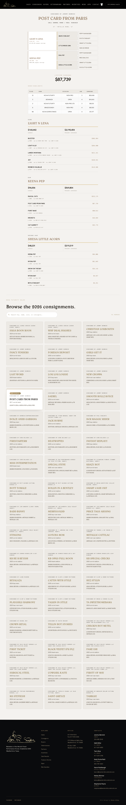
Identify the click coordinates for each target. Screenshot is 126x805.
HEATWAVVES (56, 441)
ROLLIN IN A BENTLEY (60, 488)
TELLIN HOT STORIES (60, 624)
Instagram (17, 800)
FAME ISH (91, 649)
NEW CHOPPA (94, 374)
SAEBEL (52, 396)
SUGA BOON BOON (20, 330)
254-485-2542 (98, 739)
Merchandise (45, 767)
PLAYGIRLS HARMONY (22, 602)
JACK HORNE (55, 420)
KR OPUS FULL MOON (60, 558)
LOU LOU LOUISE (58, 374)
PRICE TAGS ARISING (98, 511)
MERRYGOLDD (56, 511)
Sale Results (45, 756)
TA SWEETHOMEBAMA (99, 602)
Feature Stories (46, 760)
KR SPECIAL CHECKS (98, 558)
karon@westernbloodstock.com (104, 772)
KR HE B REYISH (19, 558)
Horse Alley (115, 800)
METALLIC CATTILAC (98, 535)
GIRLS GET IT (94, 352)
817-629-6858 (98, 747)
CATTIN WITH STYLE (59, 580)
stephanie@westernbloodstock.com (105, 788)
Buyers (43, 742)
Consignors (45, 738)
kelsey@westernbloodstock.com (104, 780)
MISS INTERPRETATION (23, 463)
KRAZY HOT (93, 464)
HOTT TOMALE (18, 488)
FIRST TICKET (17, 649)
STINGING (15, 535)
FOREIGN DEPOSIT (59, 352)
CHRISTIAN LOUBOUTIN (100, 329)
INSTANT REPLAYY (96, 441)
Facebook (9, 800)
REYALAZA (16, 580)
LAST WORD (17, 374)
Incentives (44, 753)
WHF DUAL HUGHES (59, 330)
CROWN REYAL (18, 624)
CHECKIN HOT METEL (98, 625)
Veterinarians (45, 745)
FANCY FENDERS (19, 352)
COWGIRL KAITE (57, 672)
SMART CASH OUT (96, 488)
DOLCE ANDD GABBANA (23, 419)
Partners (44, 749)
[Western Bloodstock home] (21, 737)
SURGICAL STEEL (19, 672)
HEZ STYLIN (93, 580)
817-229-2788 (98, 756)
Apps (42, 763)
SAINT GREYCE (56, 696)
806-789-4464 (98, 764)
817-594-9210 (72, 735)
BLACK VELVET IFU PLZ (61, 649)
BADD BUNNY (17, 511)
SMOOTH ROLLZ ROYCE (99, 396)
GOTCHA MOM (56, 535)
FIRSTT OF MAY (95, 672)
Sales (43, 735)
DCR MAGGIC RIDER (97, 419)
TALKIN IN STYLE (57, 602)
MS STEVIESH (17, 696)
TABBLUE (91, 696)
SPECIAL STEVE (57, 464)
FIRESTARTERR (18, 441)
